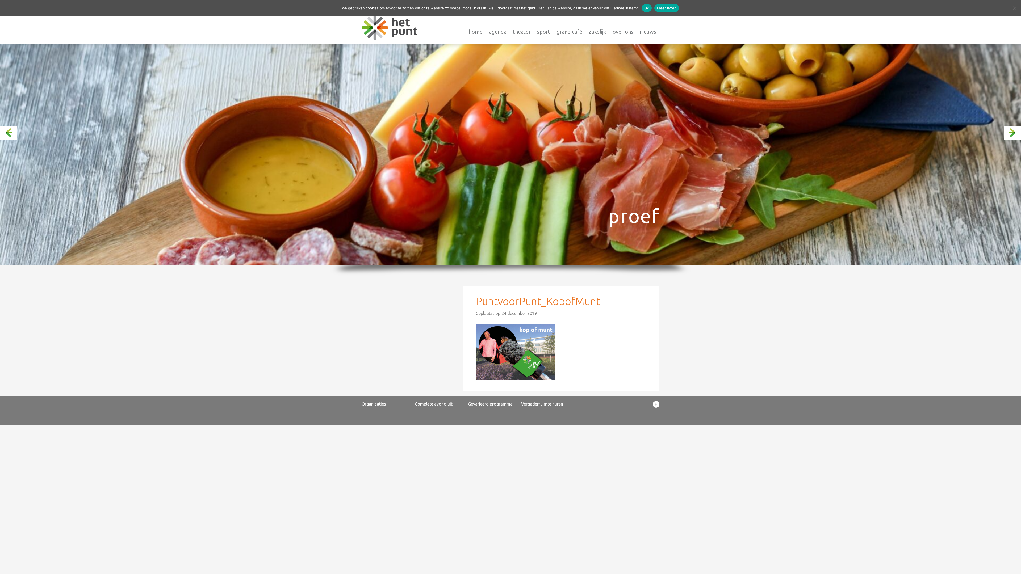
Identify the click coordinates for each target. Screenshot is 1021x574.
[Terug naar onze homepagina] (389, 27)
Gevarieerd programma (490, 404)
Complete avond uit (434, 404)
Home (476, 32)
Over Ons (623, 32)
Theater (522, 32)
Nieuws (648, 32)
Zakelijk (597, 32)
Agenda (498, 32)
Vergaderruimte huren (542, 404)
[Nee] (1014, 8)
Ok (646, 8)
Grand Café (569, 32)
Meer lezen (667, 8)
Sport (543, 32)
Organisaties (374, 404)
